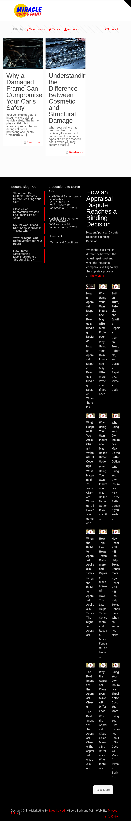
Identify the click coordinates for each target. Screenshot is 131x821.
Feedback (56, 236)
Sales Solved (56, 810)
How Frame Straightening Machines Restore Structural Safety (24, 255)
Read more (34, 142)
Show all (112, 29)
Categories (36, 29)
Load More (103, 789)
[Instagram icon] (112, 816)
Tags (55, 29)
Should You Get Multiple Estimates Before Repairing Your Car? (27, 198)
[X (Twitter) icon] (109, 816)
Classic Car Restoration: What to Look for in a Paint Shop (26, 213)
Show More (97, 275)
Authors (72, 29)
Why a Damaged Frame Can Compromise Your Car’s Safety (24, 91)
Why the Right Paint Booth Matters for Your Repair (27, 241)
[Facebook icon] (105, 816)
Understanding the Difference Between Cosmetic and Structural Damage (69, 98)
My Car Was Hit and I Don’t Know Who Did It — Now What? (27, 228)
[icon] (116, 816)
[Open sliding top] (127, 3)
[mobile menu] (115, 10)
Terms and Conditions (64, 242)
